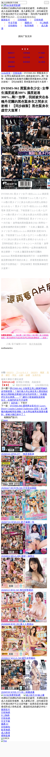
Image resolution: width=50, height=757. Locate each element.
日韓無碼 (22, 20)
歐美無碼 (29, 25)
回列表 (14, 403)
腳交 (8, 375)
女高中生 (36, 375)
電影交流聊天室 (23, 385)
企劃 (21, 375)
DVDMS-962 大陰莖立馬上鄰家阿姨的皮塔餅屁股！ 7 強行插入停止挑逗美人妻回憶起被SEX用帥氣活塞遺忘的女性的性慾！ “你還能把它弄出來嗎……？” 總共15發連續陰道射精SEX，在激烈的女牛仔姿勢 (24, 394)
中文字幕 (12, 22)
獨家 (42, 372)
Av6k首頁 (5, 73)
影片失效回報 (35, 344)
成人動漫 (41, 62)
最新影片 (5, 20)
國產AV (28, 22)
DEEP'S (34, 372)
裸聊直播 (11, 67)
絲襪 (28, 375)
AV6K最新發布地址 (26, 17)
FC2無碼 (44, 22)
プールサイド (22, 372)
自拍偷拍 (12, 25)
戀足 (14, 375)
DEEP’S (10, 372)
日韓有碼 (38, 20)
